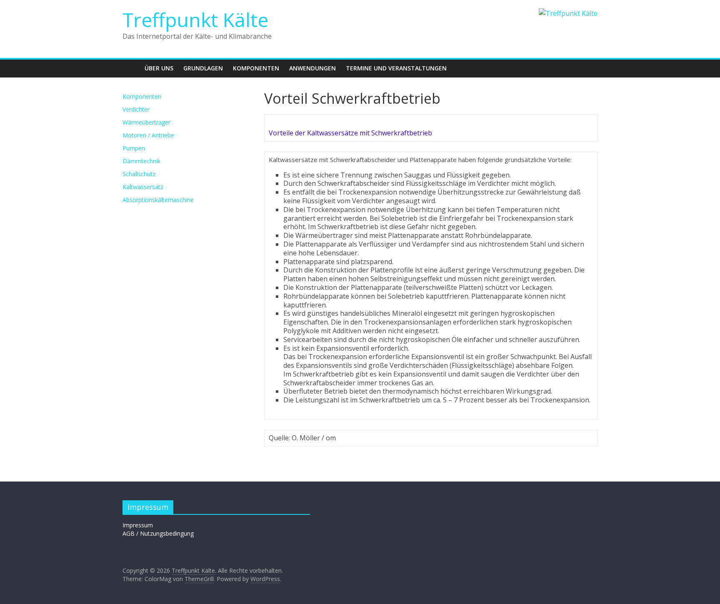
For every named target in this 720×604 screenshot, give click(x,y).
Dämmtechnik (141, 161)
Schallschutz (138, 174)
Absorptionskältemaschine (158, 200)
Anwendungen (312, 68)
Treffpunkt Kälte (195, 19)
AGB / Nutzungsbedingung (158, 533)
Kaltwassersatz (142, 187)
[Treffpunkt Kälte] (131, 68)
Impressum (137, 525)
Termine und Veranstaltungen (396, 68)
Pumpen (133, 148)
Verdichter (136, 109)
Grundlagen (203, 68)
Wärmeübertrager (146, 122)
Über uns (159, 68)
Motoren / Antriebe (148, 135)
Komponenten (256, 68)
